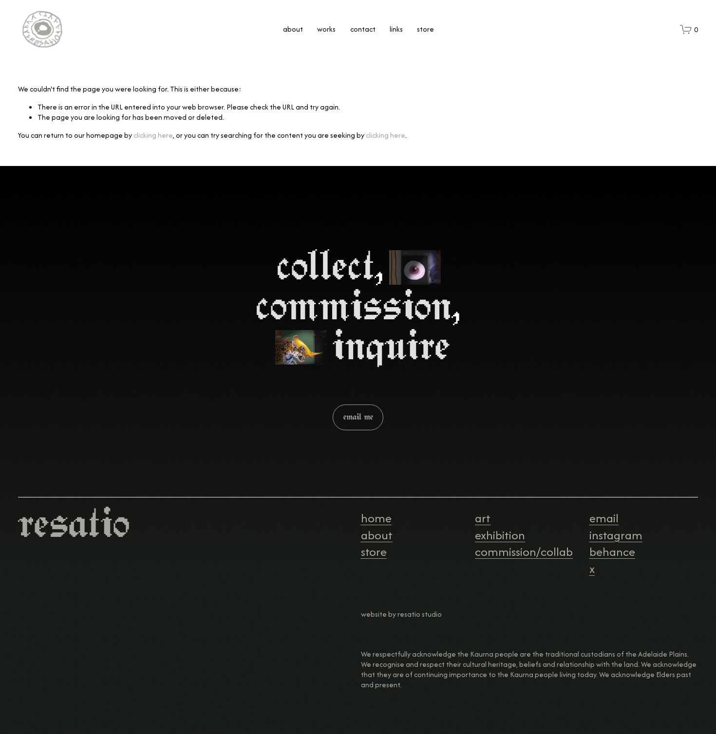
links (396, 29)
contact (363, 29)
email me (358, 417)
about (293, 29)
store (425, 29)
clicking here (153, 135)
